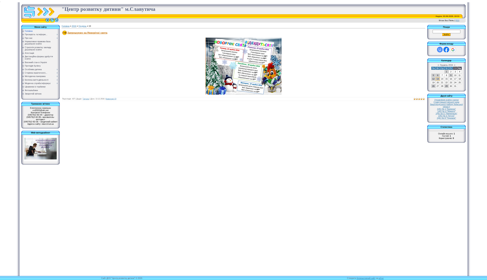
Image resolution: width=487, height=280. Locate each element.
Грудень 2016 (446, 65)
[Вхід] (56, 22)
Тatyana (86, 99)
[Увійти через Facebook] (446, 49)
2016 (74, 26)
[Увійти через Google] (453, 50)
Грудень (82, 26)
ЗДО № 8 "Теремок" (446, 118)
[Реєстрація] (52, 22)
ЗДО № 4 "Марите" (446, 111)
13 (438, 79)
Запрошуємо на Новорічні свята (87, 32)
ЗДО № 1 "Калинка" (446, 109)
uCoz (381, 278)
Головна (65, 26)
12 (433, 79)
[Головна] (47, 22)
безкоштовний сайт (366, 278)
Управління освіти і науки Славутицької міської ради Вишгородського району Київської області (446, 103)
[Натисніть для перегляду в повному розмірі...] (243, 94)
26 (433, 86)
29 (446, 86)
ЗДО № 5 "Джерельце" (446, 113)
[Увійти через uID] (440, 49)
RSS (457, 20)
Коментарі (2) (111, 99)
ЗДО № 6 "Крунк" (446, 116)
